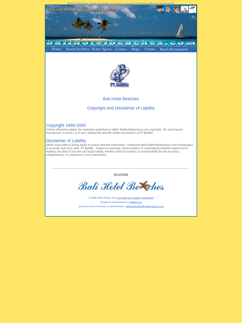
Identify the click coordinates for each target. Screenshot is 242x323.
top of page (121, 174)
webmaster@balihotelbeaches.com (144, 206)
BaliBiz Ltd (136, 202)
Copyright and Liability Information (135, 197)
